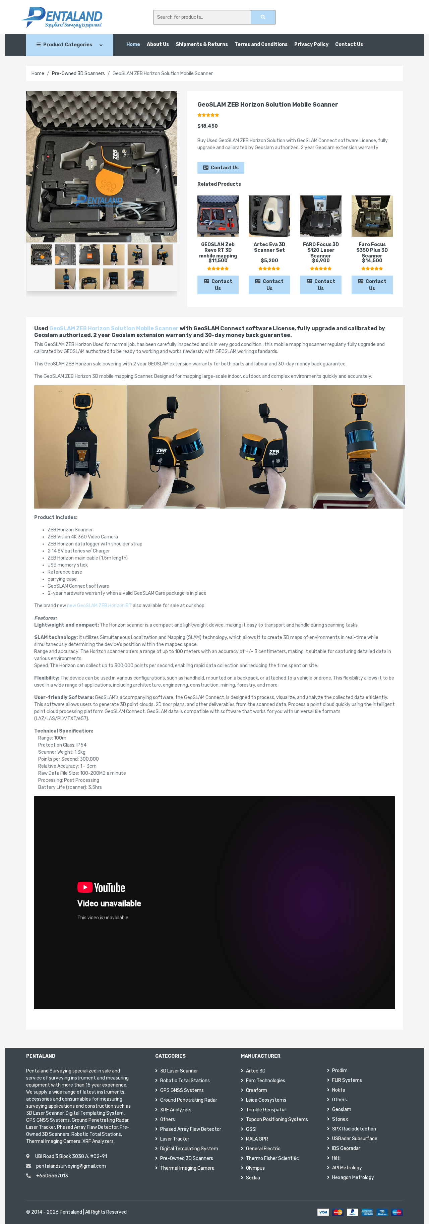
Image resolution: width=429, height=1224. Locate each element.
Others (167, 1119)
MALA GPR (257, 1139)
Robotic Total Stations (185, 1081)
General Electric (263, 1149)
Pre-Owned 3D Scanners (78, 73)
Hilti (336, 1158)
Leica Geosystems (266, 1100)
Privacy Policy (311, 44)
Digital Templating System (189, 1149)
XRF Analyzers (175, 1110)
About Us (158, 44)
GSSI (251, 1129)
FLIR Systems (347, 1080)
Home (133, 44)
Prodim (340, 1070)
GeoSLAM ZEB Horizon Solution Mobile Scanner (114, 328)
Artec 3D (255, 1071)
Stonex (340, 1119)
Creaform (256, 1090)
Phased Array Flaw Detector (190, 1129)
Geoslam (341, 1109)
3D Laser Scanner (179, 1071)
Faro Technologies (265, 1081)
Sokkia (253, 1178)
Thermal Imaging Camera (187, 1168)
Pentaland (71, 1212)
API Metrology (347, 1168)
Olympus (255, 1168)
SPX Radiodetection (354, 1129)
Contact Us (349, 44)
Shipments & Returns (202, 44)
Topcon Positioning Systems (277, 1119)
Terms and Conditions (261, 44)
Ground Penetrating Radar (188, 1100)
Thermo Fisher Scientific (272, 1158)
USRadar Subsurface (354, 1139)
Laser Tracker (174, 1139)
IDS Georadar (346, 1148)
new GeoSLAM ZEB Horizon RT (99, 605)
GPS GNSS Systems (182, 1090)
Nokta (338, 1090)
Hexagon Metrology (353, 1177)
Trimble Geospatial (266, 1110)
